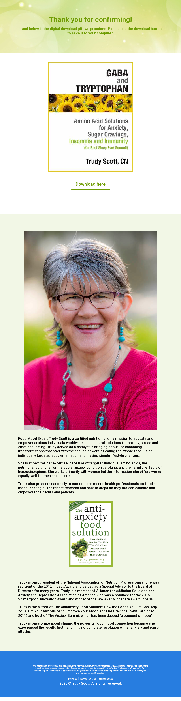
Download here (91, 184)
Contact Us (106, 678)
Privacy (72, 678)
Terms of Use (88, 678)
